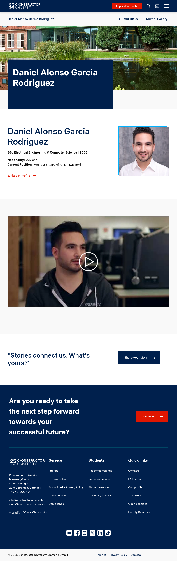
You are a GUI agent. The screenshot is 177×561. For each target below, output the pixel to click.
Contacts (133, 470)
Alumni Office (128, 19)
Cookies (136, 555)
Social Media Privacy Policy (66, 487)
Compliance (56, 503)
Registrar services (99, 479)
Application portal (126, 6)
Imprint (53, 470)
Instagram (85, 533)
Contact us (148, 416)
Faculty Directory (139, 512)
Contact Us (157, 6)
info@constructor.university (26, 500)
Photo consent (58, 495)
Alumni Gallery (156, 19)
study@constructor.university (27, 504)
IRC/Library (135, 479)
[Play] (88, 261)
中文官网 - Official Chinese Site (28, 512)
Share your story (136, 358)
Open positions (137, 503)
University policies (100, 495)
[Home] (27, 6)
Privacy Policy (57, 479)
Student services (99, 487)
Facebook (77, 533)
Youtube (69, 533)
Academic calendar (100, 470)
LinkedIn (100, 533)
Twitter (92, 533)
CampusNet (135, 487)
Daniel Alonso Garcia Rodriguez (31, 19)
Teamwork (134, 495)
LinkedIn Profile (19, 176)
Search (148, 5)
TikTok (108, 533)
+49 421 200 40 (19, 491)
